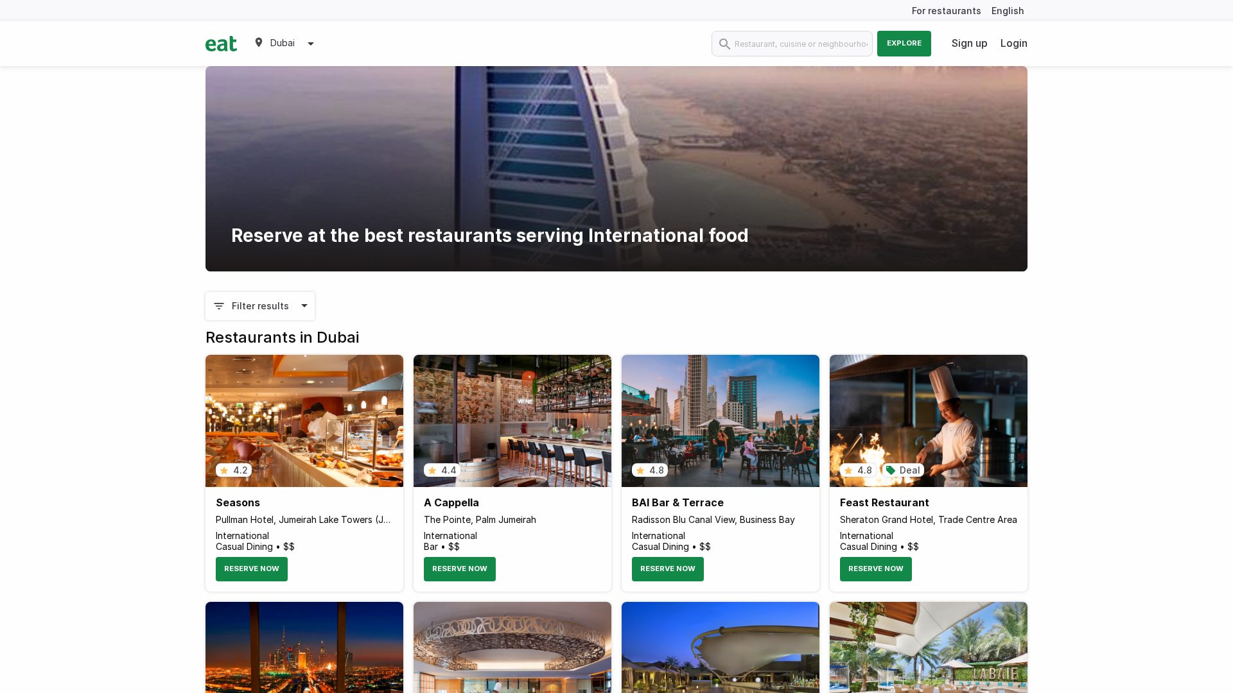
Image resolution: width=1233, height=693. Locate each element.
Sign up (970, 43)
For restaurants (946, 10)
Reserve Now (251, 568)
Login (1014, 43)
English (1008, 10)
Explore (904, 42)
